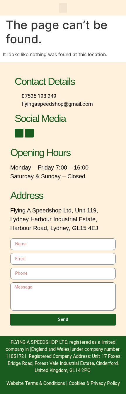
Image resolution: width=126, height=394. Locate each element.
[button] (63, 8)
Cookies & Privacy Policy (94, 383)
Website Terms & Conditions (35, 383)
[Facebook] (19, 133)
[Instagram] (29, 133)
